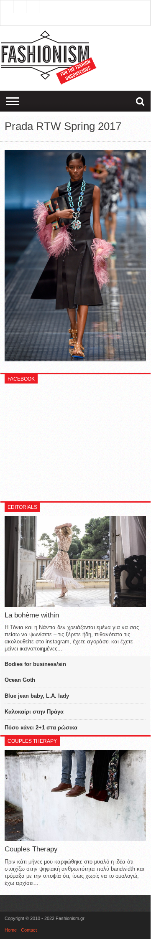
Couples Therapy (31, 849)
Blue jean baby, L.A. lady (37, 696)
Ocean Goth (20, 680)
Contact (29, 929)
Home (11, 929)
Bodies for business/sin (35, 664)
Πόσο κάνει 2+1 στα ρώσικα (41, 727)
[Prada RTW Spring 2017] (75, 359)
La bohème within (32, 615)
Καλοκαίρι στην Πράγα (34, 712)
